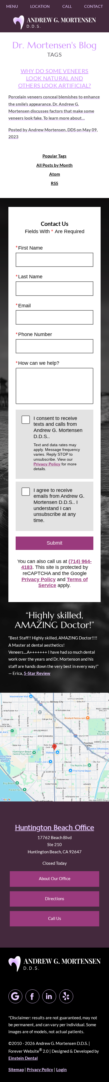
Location (40, 6)
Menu (12, 6)
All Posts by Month (54, 165)
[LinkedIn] (49, 996)
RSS (54, 183)
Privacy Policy (47, 464)
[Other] (66, 996)
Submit (54, 543)
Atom (54, 174)
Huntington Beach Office (54, 827)
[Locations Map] (54, 746)
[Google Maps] (15, 996)
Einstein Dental (23, 1058)
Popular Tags (54, 156)
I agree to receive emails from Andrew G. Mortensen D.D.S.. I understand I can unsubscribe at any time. (59, 505)
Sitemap (16, 1069)
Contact (93, 6)
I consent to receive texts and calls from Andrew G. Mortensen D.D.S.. (58, 443)
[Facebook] (32, 996)
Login (61, 1069)
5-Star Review (37, 673)
